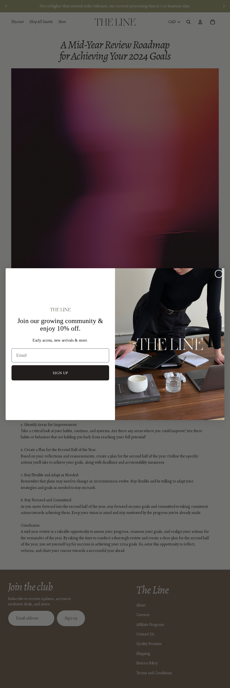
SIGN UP (60, 373)
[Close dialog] (218, 273)
